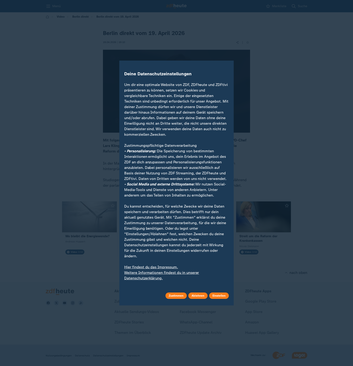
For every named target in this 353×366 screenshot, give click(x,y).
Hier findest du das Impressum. (151, 267)
